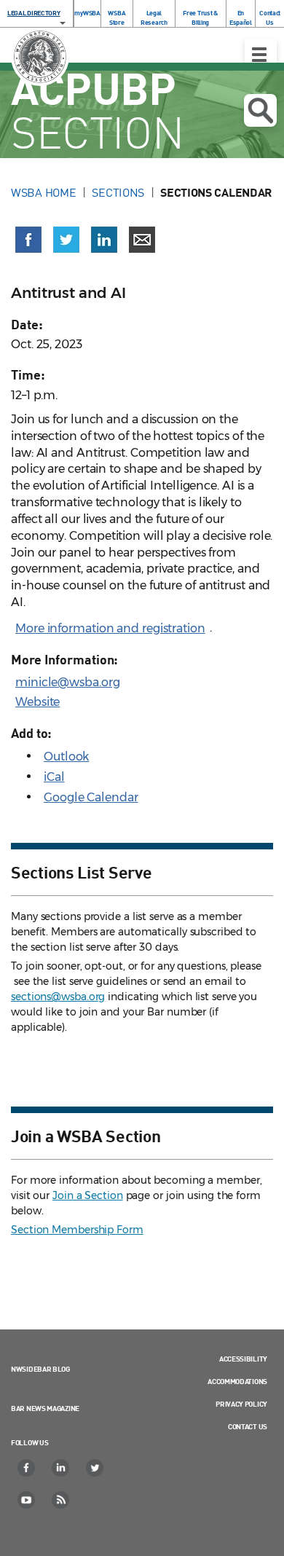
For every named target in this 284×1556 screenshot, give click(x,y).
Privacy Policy (241, 1403)
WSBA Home (43, 192)
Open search (260, 110)
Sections (118, 192)
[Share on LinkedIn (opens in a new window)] (104, 239)
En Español (240, 17)
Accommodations (237, 1381)
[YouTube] (27, 1500)
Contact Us (269, 17)
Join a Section (87, 1195)
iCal (54, 777)
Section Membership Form (77, 1229)
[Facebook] (27, 1468)
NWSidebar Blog (40, 1368)
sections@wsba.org (58, 996)
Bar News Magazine (45, 1408)
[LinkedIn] (61, 1468)
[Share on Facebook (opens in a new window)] (28, 239)
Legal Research (154, 17)
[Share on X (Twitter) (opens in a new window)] (66, 239)
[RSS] (61, 1500)
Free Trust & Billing (200, 17)
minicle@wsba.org (67, 682)
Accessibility (243, 1358)
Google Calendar (91, 797)
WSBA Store (116, 17)
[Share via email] (142, 239)
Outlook (66, 756)
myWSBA (87, 13)
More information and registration (110, 628)
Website (37, 702)
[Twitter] (95, 1468)
